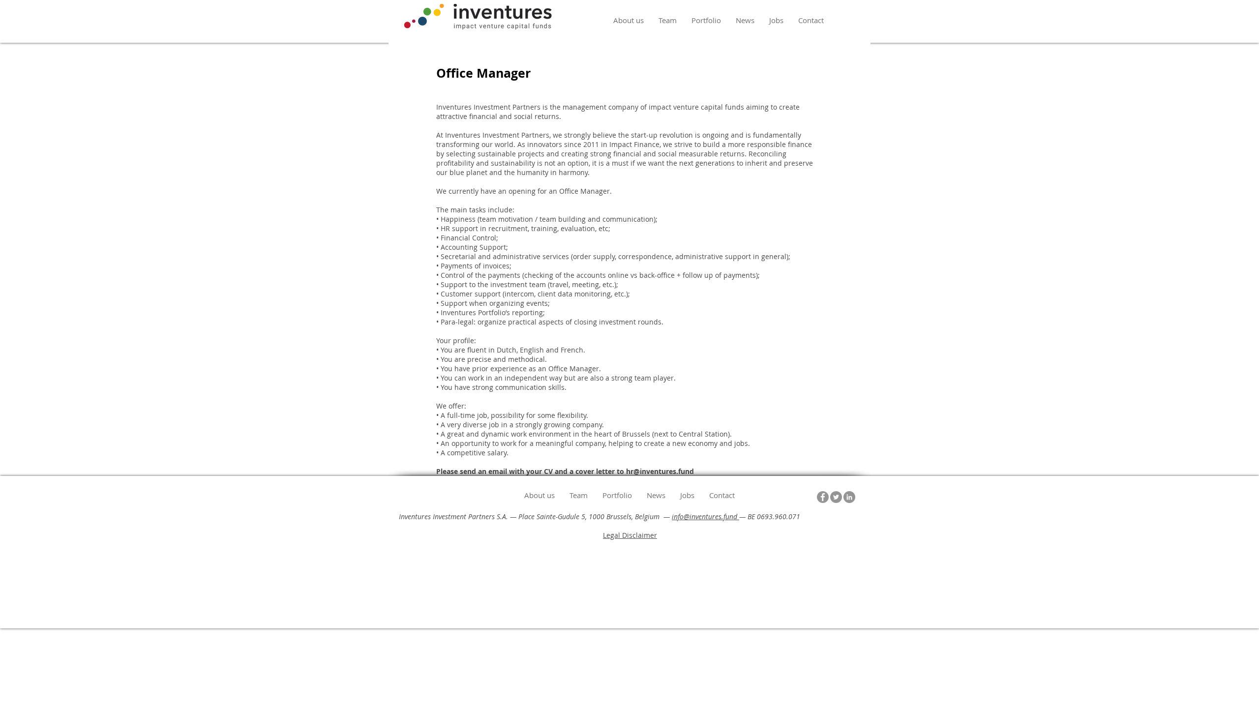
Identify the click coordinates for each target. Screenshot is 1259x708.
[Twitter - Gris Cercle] (836, 497)
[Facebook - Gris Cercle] (823, 497)
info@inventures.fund (705, 516)
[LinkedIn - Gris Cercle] (849, 497)
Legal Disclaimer (630, 535)
